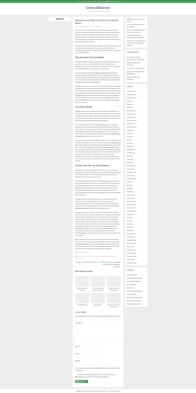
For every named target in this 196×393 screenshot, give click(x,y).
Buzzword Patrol (132, 275)
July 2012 (130, 217)
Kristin (89, 26)
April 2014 (130, 162)
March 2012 (130, 230)
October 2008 (131, 259)
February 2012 (131, 234)
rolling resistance (81, 208)
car (82, 256)
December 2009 (131, 240)
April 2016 (130, 107)
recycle (103, 256)
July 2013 (130, 182)
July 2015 (130, 133)
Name (77, 346)
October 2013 (131, 175)
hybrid (86, 256)
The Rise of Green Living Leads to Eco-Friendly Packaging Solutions (136, 43)
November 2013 (131, 172)
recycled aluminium (81, 244)
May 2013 (129, 185)
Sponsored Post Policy (112, 1)
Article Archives (91, 1)
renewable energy (81, 95)
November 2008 (131, 256)
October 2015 (131, 123)
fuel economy (103, 181)
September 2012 (132, 211)
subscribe (78, 377)
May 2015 (129, 140)
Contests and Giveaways (134, 278)
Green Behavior (98, 8)
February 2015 (131, 149)
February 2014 (131, 166)
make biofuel (109, 147)
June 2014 (130, 159)
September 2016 (132, 98)
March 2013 (130, 191)
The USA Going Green (83, 252)
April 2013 (130, 188)
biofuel (79, 256)
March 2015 (130, 146)
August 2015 (130, 130)
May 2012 (129, 224)
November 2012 (131, 204)
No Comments (97, 26)
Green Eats (130, 288)
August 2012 (130, 214)
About (84, 1)
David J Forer (131, 68)
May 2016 (129, 104)
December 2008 (131, 253)
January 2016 (131, 114)
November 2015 (131, 120)
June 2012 (130, 221)
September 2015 (132, 127)
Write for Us (100, 1)
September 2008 (132, 263)
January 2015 (131, 153)
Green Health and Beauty (134, 291)
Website (77, 361)
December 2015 (131, 117)
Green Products (131, 294)
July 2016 (130, 101)
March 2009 (130, 246)
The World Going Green (134, 304)
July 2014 (130, 156)
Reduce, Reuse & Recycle (134, 297)
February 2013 (131, 195)
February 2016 (131, 111)
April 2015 (130, 143)
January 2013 (131, 198)
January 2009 (131, 250)
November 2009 (131, 243)
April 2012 (130, 227)
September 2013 (132, 179)
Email (77, 353)
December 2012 (131, 201)
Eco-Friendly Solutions (134, 281)
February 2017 (131, 91)
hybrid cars (105, 124)
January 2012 (131, 237)
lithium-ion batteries (102, 73)
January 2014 (131, 169)
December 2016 (131, 94)
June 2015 (130, 136)
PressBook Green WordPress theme (110, 391)
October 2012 (131, 208)
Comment (78, 322)
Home (79, 1)
